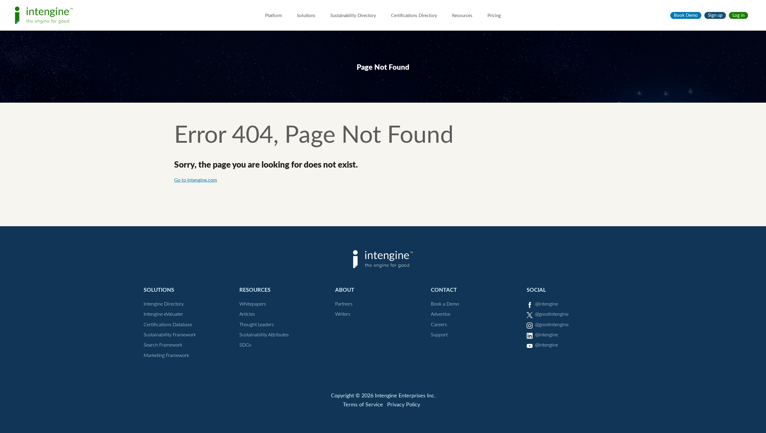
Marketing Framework (166, 355)
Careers (439, 324)
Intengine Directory (164, 304)
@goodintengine (552, 314)
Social (536, 290)
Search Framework (163, 345)
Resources (462, 15)
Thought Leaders (256, 324)
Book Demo (686, 15)
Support (439, 334)
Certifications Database (168, 324)
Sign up (715, 15)
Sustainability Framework (170, 334)
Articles (247, 314)
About (344, 290)
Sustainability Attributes (264, 334)
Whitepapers (252, 304)
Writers (342, 314)
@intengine (546, 304)
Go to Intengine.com (195, 180)
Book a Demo (445, 304)
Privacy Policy (403, 405)
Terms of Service (363, 405)
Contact (444, 290)
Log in (738, 15)
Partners (343, 304)
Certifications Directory (414, 15)
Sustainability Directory (353, 15)
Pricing (494, 15)
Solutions (306, 15)
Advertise (440, 314)
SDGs (245, 345)
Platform (273, 15)
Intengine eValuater (163, 314)
